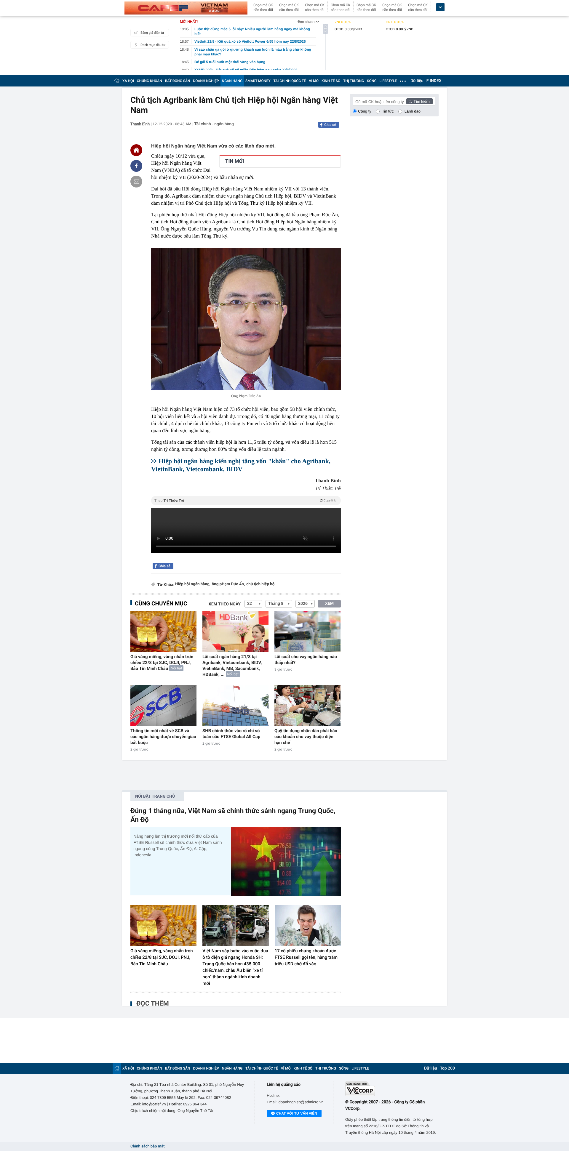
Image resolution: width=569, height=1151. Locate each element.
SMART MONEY (257, 81)
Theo (245, 500)
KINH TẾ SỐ (331, 81)
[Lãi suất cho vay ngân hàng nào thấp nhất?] (307, 631)
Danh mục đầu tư (152, 45)
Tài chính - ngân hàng (214, 124)
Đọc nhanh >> (308, 22)
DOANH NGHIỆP (206, 81)
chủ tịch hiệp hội (261, 584)
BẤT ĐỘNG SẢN (177, 81)
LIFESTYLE (388, 81)
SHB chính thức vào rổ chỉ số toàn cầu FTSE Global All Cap (231, 733)
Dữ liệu (416, 80)
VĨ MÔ (314, 81)
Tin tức (388, 111)
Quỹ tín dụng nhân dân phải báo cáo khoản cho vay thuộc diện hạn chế (305, 736)
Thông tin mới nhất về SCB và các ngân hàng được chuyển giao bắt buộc (163, 736)
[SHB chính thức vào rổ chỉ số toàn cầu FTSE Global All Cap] (235, 705)
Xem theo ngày (225, 604)
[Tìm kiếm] (419, 101)
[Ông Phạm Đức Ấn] (246, 319)
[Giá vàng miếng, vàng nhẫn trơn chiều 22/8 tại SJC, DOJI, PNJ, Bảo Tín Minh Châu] (163, 631)
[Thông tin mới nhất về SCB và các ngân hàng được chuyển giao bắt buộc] (163, 705)
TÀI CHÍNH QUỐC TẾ (289, 81)
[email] (136, 181)
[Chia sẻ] (136, 166)
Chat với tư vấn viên (296, 1113)
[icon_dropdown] (440, 7)
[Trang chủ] (116, 80)
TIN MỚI (234, 161)
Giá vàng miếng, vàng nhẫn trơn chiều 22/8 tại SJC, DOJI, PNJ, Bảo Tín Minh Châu (161, 662)
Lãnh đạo (413, 111)
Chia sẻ (330, 125)
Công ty (364, 111)
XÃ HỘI (128, 81)
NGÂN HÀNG (232, 81)
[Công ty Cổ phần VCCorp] (392, 1088)
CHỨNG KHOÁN (149, 81)
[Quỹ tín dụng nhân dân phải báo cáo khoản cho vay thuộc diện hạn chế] (307, 705)
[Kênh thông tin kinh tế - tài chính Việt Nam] (185, 8)
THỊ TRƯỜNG (353, 81)
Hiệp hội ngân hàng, (192, 584)
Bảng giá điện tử (152, 33)
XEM (329, 603)
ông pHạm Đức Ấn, (228, 584)
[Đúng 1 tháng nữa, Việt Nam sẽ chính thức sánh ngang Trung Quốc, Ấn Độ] (286, 861)
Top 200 (447, 1068)
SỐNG (371, 81)
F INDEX (434, 80)
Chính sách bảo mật (147, 1146)
